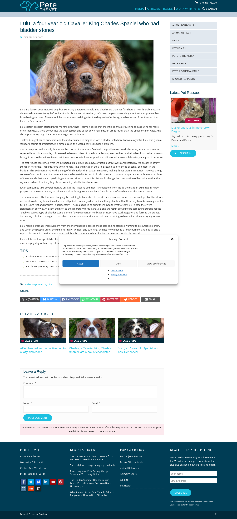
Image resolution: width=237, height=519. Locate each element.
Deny (118, 263)
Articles (153, 8)
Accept (80, 263)
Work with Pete (188, 8)
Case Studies (30, 37)
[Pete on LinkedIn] (46, 482)
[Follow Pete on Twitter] (31, 482)
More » (175, 145)
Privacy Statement (119, 274)
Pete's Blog (179, 63)
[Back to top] (215, 514)
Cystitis (48, 284)
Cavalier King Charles (33, 284)
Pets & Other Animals (185, 71)
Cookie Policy (117, 270)
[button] (173, 239)
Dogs (40, 37)
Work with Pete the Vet (32, 462)
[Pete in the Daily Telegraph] (38, 489)
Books (168, 8)
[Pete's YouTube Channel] (53, 482)
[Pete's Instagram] (23, 489)
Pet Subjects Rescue (131, 456)
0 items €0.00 (208, 2)
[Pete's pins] (61, 482)
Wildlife (124, 479)
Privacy (23, 514)
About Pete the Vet (30, 456)
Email (96, 403)
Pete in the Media (183, 56)
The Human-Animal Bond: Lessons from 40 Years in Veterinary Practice (91, 458)
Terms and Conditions (38, 514)
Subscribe (181, 492)
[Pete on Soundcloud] (31, 489)
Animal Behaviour (183, 25)
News (175, 40)
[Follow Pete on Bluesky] (38, 482)
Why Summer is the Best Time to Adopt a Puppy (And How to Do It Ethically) (92, 494)
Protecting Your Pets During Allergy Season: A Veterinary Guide (89, 473)
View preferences (156, 263)
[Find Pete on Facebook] (23, 482)
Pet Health (179, 48)
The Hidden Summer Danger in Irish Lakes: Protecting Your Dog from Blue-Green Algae (90, 483)
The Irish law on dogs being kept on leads (92, 465)
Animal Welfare (182, 33)
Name (27, 403)
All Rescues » (183, 153)
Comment (29, 383)
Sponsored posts (183, 79)
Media (139, 8)
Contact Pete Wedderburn (34, 468)
